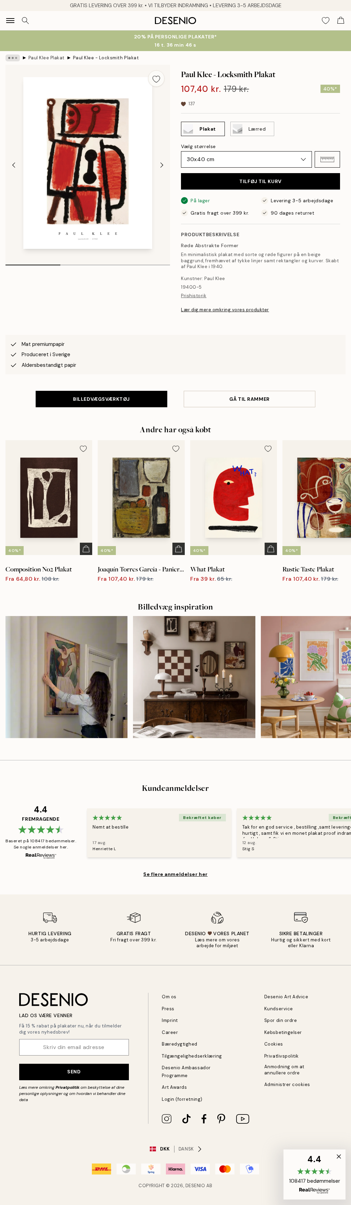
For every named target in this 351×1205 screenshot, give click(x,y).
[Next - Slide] (161, 165)
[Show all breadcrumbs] (12, 58)
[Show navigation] (10, 20)
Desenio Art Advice (286, 997)
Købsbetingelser (283, 1032)
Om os (169, 997)
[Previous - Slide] (13, 165)
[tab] (32, 262)
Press (168, 1009)
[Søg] (25, 20)
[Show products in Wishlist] (325, 20)
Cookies (273, 1044)
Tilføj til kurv (260, 181)
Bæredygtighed (179, 1044)
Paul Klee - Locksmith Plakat (106, 58)
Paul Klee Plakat (46, 58)
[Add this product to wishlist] (156, 78)
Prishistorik (193, 296)
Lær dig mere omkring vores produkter (225, 310)
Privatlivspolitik (281, 1056)
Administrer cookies (287, 1084)
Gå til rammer (249, 399)
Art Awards (174, 1087)
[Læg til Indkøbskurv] (86, 549)
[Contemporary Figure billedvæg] (66, 677)
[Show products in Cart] (340, 20)
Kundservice (278, 1009)
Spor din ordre (280, 1020)
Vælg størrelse (198, 146)
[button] (327, 159)
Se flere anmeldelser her (175, 874)
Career (170, 1032)
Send (74, 1072)
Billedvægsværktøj (101, 399)
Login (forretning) (182, 1099)
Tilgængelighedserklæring (192, 1056)
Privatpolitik (68, 1087)
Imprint (170, 1020)
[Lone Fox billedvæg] (194, 677)
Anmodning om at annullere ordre (284, 1069)
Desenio (195, 1186)
